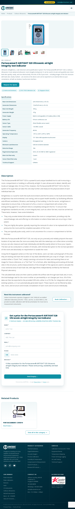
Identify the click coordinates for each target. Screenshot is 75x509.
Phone (6, 351)
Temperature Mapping (58, 454)
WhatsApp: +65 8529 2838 (35, 487)
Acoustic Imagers (32, 454)
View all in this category (36, 432)
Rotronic (6, 483)
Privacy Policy (37, 382)
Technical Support (57, 462)
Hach (5, 485)
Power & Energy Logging (59, 457)
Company (7, 333)
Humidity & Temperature (35, 459)
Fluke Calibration (8, 480)
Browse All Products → (34, 467)
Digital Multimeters (33, 451)
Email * (6, 342)
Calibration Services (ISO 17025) (61, 449)
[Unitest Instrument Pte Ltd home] (34, 8)
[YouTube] (14, 465)
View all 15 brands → (9, 499)
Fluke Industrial (8, 477)
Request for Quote (10, 85)
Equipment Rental (57, 451)
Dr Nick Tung (51, 504)
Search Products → (33, 465)
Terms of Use (17, 507)
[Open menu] (71, 8)
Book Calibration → (62, 299)
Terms (44, 382)
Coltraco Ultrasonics (20, 13)
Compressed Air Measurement (36, 462)
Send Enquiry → (32, 376)
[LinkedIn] (5, 465)
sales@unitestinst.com (64, 2)
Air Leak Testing (56, 459)
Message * (7, 359)
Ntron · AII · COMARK (9, 496)
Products (9, 13)
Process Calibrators (33, 457)
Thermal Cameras (33, 449)
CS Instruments (8, 488)
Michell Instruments (9, 493)
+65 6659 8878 (49, 2)
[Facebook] (10, 465)
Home (3, 13)
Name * (6, 325)
